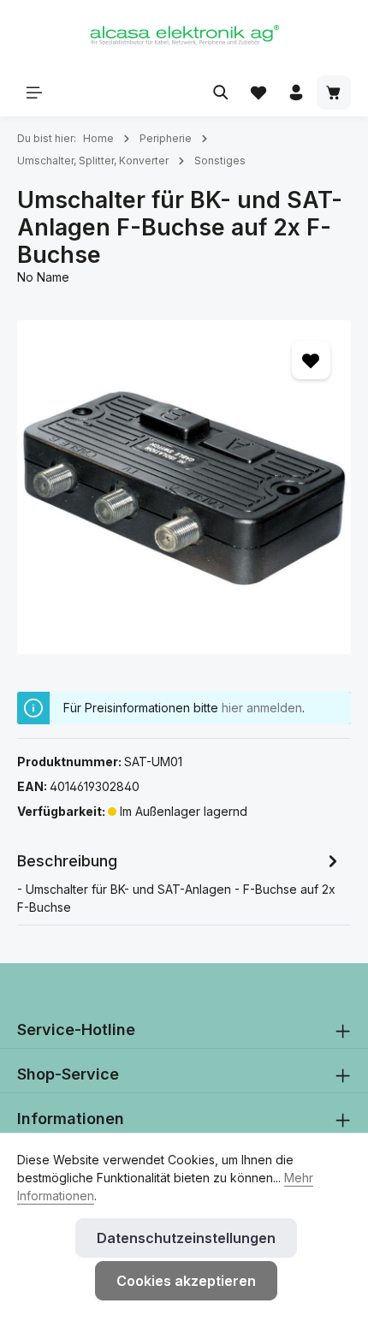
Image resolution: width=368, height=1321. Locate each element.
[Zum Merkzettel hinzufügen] (311, 360)
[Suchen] (221, 92)
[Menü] (34, 92)
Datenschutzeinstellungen (186, 1238)
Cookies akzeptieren (186, 1280)
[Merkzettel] (258, 92)
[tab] (179, 882)
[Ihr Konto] (296, 92)
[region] (184, 487)
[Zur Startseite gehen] (184, 34)
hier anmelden (262, 707)
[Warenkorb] (334, 92)
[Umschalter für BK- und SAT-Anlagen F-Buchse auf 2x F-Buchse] (184, 487)
